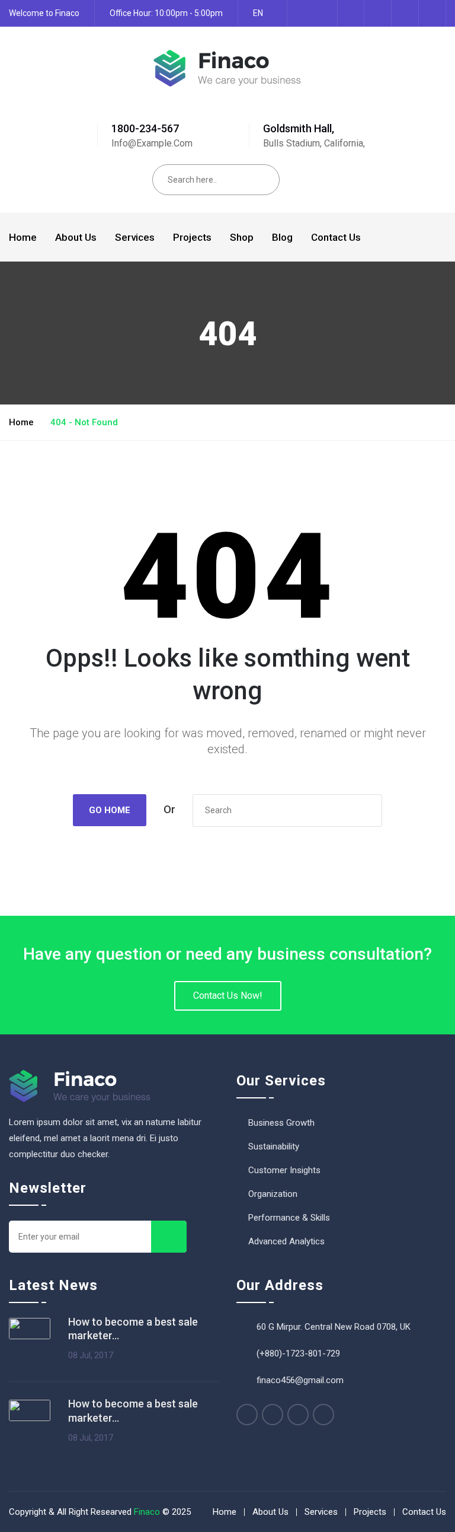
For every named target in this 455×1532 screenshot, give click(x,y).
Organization (272, 1194)
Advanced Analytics (286, 1241)
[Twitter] (272, 1414)
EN (258, 13)
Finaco (147, 1511)
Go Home (109, 810)
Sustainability (273, 1146)
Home (23, 237)
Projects (192, 237)
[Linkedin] (323, 1414)
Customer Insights (284, 1170)
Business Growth (281, 1122)
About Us (76, 237)
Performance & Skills (289, 1217)
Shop (242, 237)
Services (135, 237)
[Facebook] (247, 1414)
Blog (282, 237)
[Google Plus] (298, 1414)
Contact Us (336, 237)
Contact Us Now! (227, 995)
